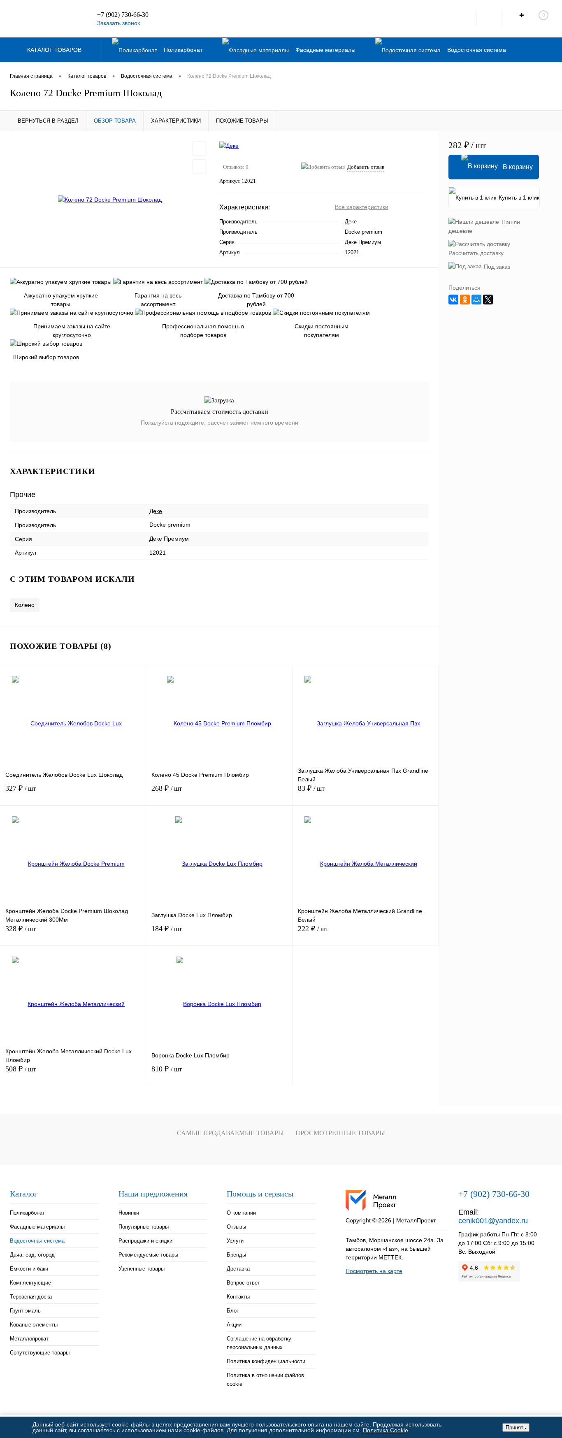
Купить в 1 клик (519, 197)
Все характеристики (361, 207)
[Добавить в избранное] (199, 148)
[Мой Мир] (476, 299)
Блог (233, 1311)
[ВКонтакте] (453, 299)
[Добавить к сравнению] (199, 166)
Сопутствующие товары (40, 1353)
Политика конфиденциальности (266, 1361)
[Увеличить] (109, 199)
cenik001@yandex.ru (493, 1221)
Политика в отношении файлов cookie (265, 1379)
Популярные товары (143, 1227)
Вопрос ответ (243, 1283)
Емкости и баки (29, 1269)
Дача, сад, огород (32, 1255)
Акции (234, 1325)
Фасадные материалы (37, 1227)
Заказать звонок (118, 23)
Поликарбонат (27, 1213)
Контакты (238, 1297)
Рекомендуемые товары (148, 1255)
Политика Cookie (385, 1430)
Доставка (238, 1269)
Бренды (236, 1255)
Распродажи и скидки (145, 1241)
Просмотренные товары (340, 1132)
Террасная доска (31, 1297)
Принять (516, 1427)
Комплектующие (30, 1283)
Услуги (235, 1241)
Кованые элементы (34, 1325)
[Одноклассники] (465, 299)
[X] (488, 299)
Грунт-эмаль (25, 1311)
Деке (351, 221)
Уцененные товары (141, 1269)
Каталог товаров (55, 49)
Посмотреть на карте (374, 1271)
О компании (241, 1213)
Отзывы (236, 1227)
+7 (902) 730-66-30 (123, 14)
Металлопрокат (29, 1339)
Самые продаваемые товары (230, 1132)
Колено (25, 605)
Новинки (128, 1213)
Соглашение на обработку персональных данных (259, 1343)
